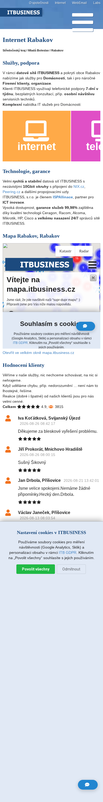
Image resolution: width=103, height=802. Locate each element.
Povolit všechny (35, 569)
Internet (60, 3)
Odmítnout (71, 569)
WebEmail (79, 3)
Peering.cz (11, 192)
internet (36, 146)
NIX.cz (78, 186)
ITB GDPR (67, 552)
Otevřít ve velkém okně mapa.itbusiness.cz (38, 352)
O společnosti (39, 3)
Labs (96, 3)
